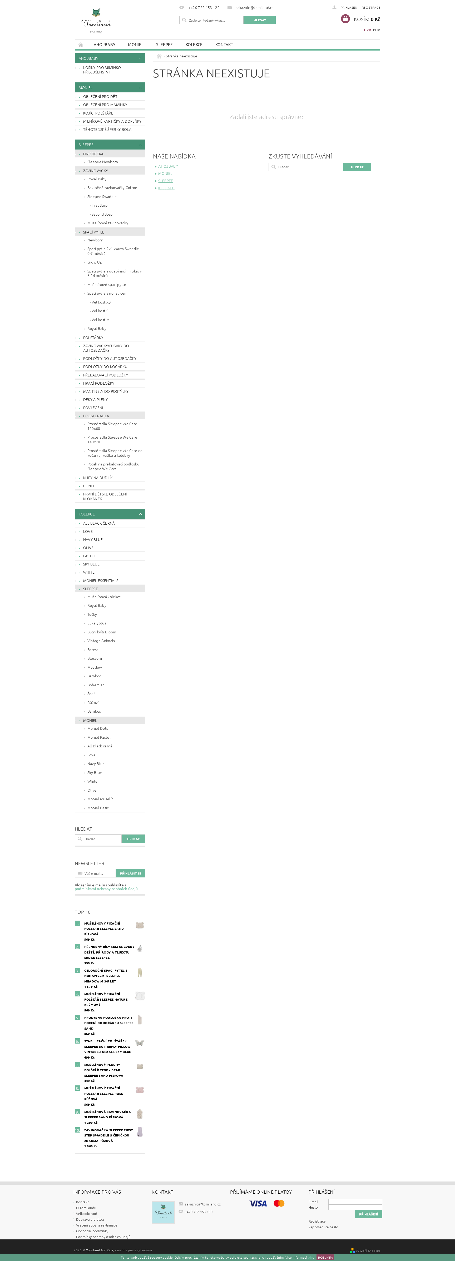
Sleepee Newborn (102, 161)
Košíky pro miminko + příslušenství (103, 70)
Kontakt (224, 44)
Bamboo (94, 675)
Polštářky (93, 337)
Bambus (94, 711)
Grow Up (94, 262)
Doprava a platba (90, 1219)
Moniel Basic (98, 807)
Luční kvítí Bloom (101, 631)
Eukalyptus (96, 622)
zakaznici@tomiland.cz (203, 1204)
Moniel (136, 44)
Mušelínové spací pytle (106, 284)
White (89, 572)
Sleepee (164, 44)
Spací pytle (94, 232)
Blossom (94, 658)
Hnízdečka (93, 153)
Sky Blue (91, 564)
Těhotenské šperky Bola (107, 129)
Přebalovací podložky (105, 375)
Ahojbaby (105, 44)
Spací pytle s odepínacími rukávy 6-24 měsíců (114, 273)
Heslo (313, 1207)
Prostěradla (96, 415)
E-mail (314, 1201)
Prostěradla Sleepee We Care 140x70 (112, 439)
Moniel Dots (97, 728)
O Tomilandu (86, 1207)
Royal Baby (96, 178)
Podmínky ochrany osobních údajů (103, 1236)
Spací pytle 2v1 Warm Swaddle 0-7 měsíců (113, 251)
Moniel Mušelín (100, 798)
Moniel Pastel (99, 737)
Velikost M (101, 319)
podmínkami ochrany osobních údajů (106, 888)
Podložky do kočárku (105, 366)
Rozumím (325, 1257)
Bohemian (96, 684)
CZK (368, 29)
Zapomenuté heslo (324, 1227)
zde (310, 1257)
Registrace (371, 7)
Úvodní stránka (81, 44)
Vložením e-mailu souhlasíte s (106, 886)
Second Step (102, 214)
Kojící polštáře (98, 113)
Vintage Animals (101, 640)
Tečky (92, 614)
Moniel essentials (100, 580)
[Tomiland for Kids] (96, 23)
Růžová (93, 702)
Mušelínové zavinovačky (107, 222)
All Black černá (99, 523)
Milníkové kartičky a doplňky (112, 121)
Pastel (89, 555)
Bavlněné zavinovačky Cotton (112, 187)
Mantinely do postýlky (106, 391)
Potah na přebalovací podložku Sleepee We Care (113, 466)
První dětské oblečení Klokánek (105, 496)
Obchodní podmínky (92, 1230)
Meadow (94, 667)
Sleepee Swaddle (102, 196)
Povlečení (93, 407)
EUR (376, 30)
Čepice (89, 485)
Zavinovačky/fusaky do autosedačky (106, 348)
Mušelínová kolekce (104, 596)
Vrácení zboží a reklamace (96, 1225)
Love (88, 531)
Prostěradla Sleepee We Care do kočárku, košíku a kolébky (115, 453)
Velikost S (100, 310)
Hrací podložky (98, 383)
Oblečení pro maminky (105, 104)
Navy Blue (93, 539)
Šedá (91, 693)
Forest (92, 649)
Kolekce (194, 44)
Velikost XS (101, 302)
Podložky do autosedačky (109, 358)
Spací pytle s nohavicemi (107, 293)
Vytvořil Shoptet (368, 1250)
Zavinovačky (95, 170)
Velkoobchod (86, 1213)
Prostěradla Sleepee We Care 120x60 (112, 426)
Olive (88, 547)
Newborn (95, 239)
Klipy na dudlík (98, 477)
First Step (99, 205)
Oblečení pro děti (100, 96)
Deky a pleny (95, 399)
